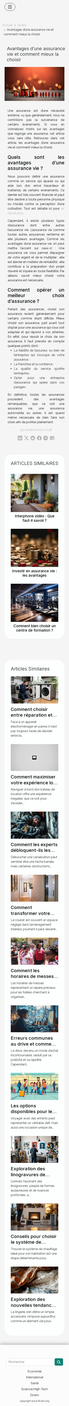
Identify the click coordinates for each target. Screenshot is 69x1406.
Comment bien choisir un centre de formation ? (34, 628)
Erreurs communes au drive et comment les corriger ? (33, 1043)
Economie (35, 1371)
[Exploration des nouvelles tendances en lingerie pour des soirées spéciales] (34, 1280)
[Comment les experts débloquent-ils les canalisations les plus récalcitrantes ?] (34, 825)
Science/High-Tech (34, 1389)
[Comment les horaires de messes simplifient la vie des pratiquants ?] (34, 951)
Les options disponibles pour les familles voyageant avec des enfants (33, 1114)
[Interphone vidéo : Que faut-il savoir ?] (34, 493)
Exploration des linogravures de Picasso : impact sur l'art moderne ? (33, 1177)
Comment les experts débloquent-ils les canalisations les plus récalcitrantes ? (34, 853)
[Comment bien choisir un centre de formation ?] (34, 603)
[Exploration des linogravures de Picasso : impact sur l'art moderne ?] (34, 1149)
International (34, 1377)
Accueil (7, 25)
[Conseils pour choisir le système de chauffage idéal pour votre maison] (34, 1217)
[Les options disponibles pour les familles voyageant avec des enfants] (34, 1086)
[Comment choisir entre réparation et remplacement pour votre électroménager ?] (34, 689)
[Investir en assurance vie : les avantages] (34, 548)
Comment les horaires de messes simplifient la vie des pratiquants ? (33, 979)
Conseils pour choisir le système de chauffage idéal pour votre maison (34, 1245)
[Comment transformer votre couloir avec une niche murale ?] (34, 888)
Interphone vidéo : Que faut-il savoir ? (34, 518)
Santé (34, 1383)
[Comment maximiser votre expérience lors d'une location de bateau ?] (34, 757)
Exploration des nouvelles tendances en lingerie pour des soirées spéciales (34, 1308)
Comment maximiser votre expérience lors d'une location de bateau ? (34, 785)
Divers (21, 25)
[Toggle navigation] (10, 7)
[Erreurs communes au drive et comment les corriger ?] (34, 1018)
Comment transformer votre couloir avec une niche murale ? (30, 916)
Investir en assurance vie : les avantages (34, 573)
